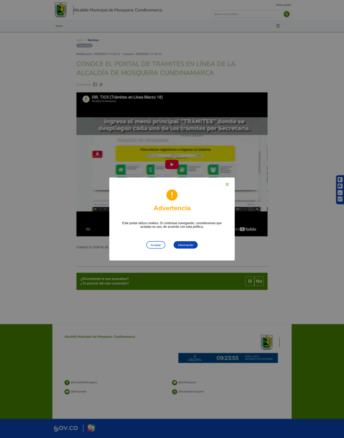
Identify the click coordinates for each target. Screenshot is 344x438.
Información (185, 245)
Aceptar (156, 245)
